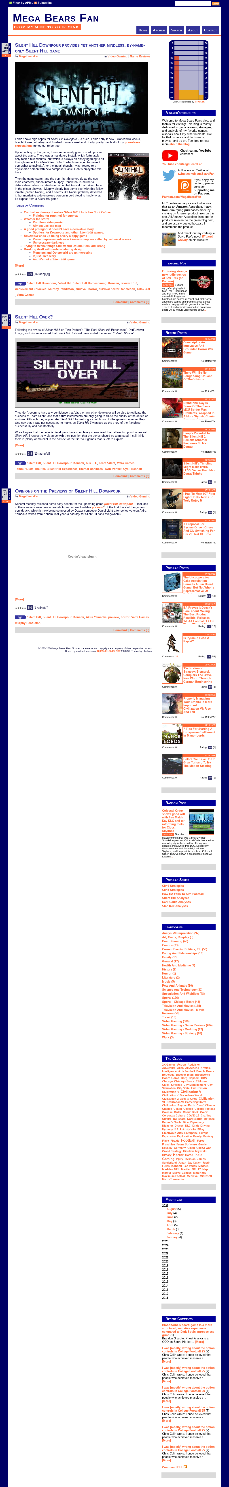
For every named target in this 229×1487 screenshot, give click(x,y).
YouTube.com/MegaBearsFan (182, 164)
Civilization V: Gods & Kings (179, 1098)
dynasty (167, 1129)
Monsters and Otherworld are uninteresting (62, 252)
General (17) (170, 961)
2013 (165, 1289)
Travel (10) (169, 1017)
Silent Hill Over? (34, 317)
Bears (210, 1071)
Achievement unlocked (31, 289)
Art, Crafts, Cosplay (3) (177, 937)
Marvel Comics (182, 1172)
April (170, 1225)
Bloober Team (185, 1074)
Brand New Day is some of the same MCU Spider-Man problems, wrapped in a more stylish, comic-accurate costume (199, 410)
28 (176, 656)
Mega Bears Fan (56, 17)
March (171, 1229)
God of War (203, 1147)
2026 (172, 1221)
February (173, 1233)
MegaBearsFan (29, 56)
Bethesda (168, 1074)
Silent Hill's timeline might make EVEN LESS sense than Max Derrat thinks (199, 468)
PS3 (134, 283)
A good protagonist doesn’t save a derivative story (59, 229)
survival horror (109, 289)
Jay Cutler (194, 1162)
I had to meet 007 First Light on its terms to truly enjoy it (199, 497)
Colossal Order (171, 1112)
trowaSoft (199, 102)
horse (189, 1155)
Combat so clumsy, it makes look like (67, 212)
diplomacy (197, 1122)
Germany (180, 1147)
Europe (203, 1133)
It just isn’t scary (44, 256)
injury (179, 1159)
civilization (199, 1088)
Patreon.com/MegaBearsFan (181, 196)
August (171, 1209)
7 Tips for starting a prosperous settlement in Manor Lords (199, 732)
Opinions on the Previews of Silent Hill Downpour (68, 491)
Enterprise (191, 1133)
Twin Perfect (112, 469)
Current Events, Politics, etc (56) (184, 949)
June (170, 1217)
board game (170, 1078)
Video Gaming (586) (175, 1021)
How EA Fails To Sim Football (183, 894)
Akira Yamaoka (96, 617)
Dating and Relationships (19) (182, 953)
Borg (184, 1078)
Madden (203, 1166)
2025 (165, 1241)
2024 (165, 1245)
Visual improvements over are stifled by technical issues (82, 239)
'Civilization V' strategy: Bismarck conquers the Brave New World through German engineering (197, 675)
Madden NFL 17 (191, 1169)
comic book (191, 1112)
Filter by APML (23, 2)
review (125, 283)
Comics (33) (170, 945)
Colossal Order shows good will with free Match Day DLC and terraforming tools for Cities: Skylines (173, 821)
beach (200, 1071)
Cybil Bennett (132, 469)
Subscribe (45, 2)
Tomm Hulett (24, 469)
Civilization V (191, 1092)
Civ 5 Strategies (173, 890)
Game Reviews (140, 56)
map (205, 1169)
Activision (194, 1064)
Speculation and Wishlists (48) (183, 993)
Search (176, 30)
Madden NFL (171, 1169)
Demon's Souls (171, 1122)
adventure (169, 1068)
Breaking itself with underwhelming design (53, 249)
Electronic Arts (172, 1133)
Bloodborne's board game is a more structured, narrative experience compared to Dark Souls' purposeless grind (188, 1330)
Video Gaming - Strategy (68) (182, 1033)
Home (143, 30)
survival (81, 289)
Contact (210, 30)
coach (178, 1108)
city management (195, 1084)
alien (180, 1068)
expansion (169, 1136)
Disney (179, 1125)
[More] (19, 265)
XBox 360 (143, 289)
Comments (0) (139, 630)
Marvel (166, 1172)
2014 (165, 1285)
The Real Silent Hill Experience (55, 469)
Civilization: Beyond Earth (178, 1105)
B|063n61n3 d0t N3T (109, 651)
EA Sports (188, 1129)
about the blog (180, 144)
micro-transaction (173, 1179)
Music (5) (168, 981)
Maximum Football (173, 1176)
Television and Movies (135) (181, 1005)
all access (192, 1068)
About (193, 30)
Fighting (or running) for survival (55, 215)
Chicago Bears (184, 1081)
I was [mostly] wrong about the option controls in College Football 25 (188, 1349)
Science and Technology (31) (182, 989)
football (188, 1140)
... (205, 309)
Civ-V (200, 1105)
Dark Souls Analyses (176, 902)
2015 (165, 1281)
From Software (186, 1144)
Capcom (194, 1078)
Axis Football (186, 1071)
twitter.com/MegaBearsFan (196, 173)
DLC (188, 1125)
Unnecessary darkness (48, 242)
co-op (204, 1112)
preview (97, 507)
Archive (159, 30)
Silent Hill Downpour (41, 283)
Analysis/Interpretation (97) (180, 933)
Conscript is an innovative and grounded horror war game (198, 347)
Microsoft (206, 1176)
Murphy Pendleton (61, 289)
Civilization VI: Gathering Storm (186, 1102)
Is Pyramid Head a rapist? (196, 639)
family (197, 1136)
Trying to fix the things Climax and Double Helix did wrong (64, 246)
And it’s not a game (53, 259)
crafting (206, 1115)
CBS (204, 1078)
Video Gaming (117, 56)
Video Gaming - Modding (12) (182, 1029)
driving (205, 1125)
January (172, 1237)
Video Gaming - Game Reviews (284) (187, 1025)
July (169, 1213)
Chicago (167, 1081)
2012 (165, 1293)
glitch (191, 1147)
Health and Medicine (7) (178, 965)
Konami (113, 283)
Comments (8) (139, 302)
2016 (165, 1277)
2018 (165, 1269)
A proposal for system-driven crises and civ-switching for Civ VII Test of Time (199, 529)
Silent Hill (65, 283)
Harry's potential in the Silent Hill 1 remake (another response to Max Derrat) (196, 440)
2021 (165, 1257)
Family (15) (169, 957)
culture (167, 1119)
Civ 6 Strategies (173, 885)
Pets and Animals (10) (177, 985)
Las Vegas (190, 1166)
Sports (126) (170, 997)
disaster (167, 1125)
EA (176, 1129)
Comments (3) (139, 476)
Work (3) (168, 1037)
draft (195, 1125)
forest (201, 1140)
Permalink (120, 302)
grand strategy (172, 1151)
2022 (165, 1253)
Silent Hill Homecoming (89, 283)
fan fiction (128, 289)
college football (205, 1108)
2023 (165, 1249)
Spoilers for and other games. (68, 232)
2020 (165, 1261)
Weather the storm (36, 219)
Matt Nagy (199, 1172)
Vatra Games (25, 295)
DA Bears (179, 1119)
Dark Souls (194, 1119)
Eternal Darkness (91, 469)
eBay (200, 1129)
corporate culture (173, 1115)
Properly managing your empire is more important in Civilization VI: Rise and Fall (197, 705)
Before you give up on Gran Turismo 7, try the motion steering (199, 762)
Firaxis (175, 1140)
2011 (165, 1297)
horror (92, 289)
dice (186, 1122)
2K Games (169, 1064)
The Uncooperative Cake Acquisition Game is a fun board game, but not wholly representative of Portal (198, 586)
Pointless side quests (48, 222)
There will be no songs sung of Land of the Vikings (197, 376)
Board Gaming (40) (175, 941)
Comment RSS (172, 1467)
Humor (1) (169, 973)
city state (183, 1088)
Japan (182, 1162)
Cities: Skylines (172, 1084)
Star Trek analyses (175, 906)
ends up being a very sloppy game (55, 236)
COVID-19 (193, 1115)
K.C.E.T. (91, 463)
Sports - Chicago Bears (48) (181, 1001)
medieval (192, 1176)
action (181, 1064)
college (188, 1108)
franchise (168, 1144)
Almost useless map (47, 225)
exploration (184, 1136)
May (169, 1221)
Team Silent (107, 463)
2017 (165, 1273)
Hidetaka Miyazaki (194, 1151)
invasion (190, 1159)
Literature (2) (171, 977)
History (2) (169, 969)
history (167, 1155)
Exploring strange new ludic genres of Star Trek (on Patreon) (174, 276)
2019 (165, 1265)
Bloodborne (202, 1074)
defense (209, 1119)
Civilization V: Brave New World (182, 1095)
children (201, 1081)
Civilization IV (170, 1092)
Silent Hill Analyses (175, 898)
